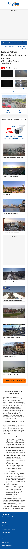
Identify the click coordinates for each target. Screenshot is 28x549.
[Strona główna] (3, 42)
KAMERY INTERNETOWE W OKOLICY (12, 119)
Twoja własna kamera (7, 525)
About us (4, 522)
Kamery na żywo (13, 42)
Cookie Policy (5, 542)
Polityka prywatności (7, 545)
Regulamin (4, 539)
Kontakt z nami (6, 532)
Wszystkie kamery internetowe (14, 381)
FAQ (3, 535)
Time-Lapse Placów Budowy (9, 529)
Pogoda (8, 112)
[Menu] (24, 42)
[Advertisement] (14, 25)
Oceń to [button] (20, 112)
